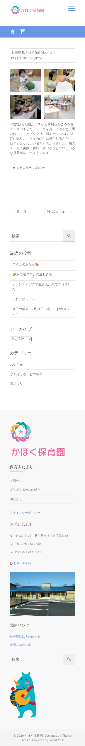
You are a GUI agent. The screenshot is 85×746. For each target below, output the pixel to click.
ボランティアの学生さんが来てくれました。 (41, 286)
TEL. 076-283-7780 (28, 543)
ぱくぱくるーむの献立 (26, 374)
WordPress (57, 740)
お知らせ (39, 167)
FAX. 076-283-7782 (28, 551)
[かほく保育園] (33, 10)
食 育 (19, 211)
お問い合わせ (22, 563)
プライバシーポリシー (25, 512)
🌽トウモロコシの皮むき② (32, 274)
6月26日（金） (60, 211)
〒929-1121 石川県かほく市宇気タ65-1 (43, 535)
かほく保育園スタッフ (40, 52)
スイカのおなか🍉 (25, 264)
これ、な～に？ (23, 299)
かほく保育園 (33, 735)
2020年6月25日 (33, 58)
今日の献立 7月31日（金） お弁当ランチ (41, 311)
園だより (16, 383)
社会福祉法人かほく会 (25, 636)
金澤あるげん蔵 (20, 644)
